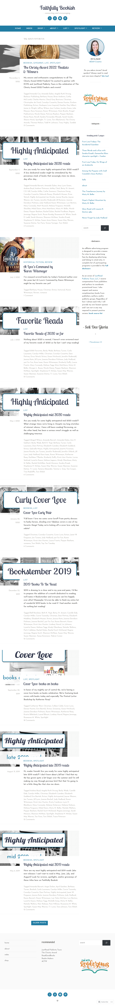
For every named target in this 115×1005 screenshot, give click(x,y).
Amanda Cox (35, 94)
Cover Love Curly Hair (37, 512)
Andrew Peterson (42, 188)
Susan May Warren (65, 220)
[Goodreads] (50, 18)
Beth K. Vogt (47, 443)
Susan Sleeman (30, 374)
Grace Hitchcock (54, 356)
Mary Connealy (30, 206)
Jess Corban (55, 108)
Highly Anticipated (37, 197)
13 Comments (29, 125)
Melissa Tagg (48, 365)
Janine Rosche (61, 197)
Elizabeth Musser (60, 194)
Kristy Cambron (55, 802)
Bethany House (46, 97)
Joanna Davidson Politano (52, 359)
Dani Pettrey (37, 446)
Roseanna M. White (63, 214)
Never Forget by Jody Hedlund (94, 218)
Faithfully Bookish (57, 7)
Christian (67, 99)
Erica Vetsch (36, 356)
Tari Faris (41, 223)
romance (43, 293)
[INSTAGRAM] (55, 994)
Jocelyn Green (66, 108)
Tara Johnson (62, 907)
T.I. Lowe (47, 120)
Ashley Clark (55, 188)
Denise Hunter (63, 102)
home (18, 28)
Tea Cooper (71, 469)
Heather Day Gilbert (67, 105)
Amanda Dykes (47, 94)
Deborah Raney (45, 194)
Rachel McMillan (38, 463)
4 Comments (29, 226)
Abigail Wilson (36, 440)
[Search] (105, 228)
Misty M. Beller (62, 209)
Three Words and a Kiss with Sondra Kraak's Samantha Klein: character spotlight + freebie (95, 153)
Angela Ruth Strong (63, 94)
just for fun (28, 362)
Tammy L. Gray (59, 469)
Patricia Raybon (52, 114)
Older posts (39, 923)
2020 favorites (36, 351)
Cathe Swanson (49, 191)
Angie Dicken (49, 887)
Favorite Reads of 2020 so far (43, 333)
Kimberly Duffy (65, 362)
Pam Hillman (54, 904)
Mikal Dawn (36, 209)
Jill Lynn (37, 359)
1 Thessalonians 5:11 (95, 342)
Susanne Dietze (30, 223)
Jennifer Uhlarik (67, 452)
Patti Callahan (30, 630)
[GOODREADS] (50, 994)
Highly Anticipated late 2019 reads (46, 765)
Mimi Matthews (48, 209)
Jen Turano (35, 200)
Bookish (27, 63)
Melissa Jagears (50, 460)
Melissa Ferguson (56, 206)
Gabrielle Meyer (36, 449)
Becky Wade (48, 351)
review (96, 28)
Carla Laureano (43, 889)
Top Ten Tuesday (48, 543)
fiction (35, 105)
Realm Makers (47, 958)
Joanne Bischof (37, 622)
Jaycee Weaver (70, 796)
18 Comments (29, 720)
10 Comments (29, 377)
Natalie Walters (69, 627)
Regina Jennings (69, 714)
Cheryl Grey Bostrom (54, 99)
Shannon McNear (51, 217)
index (29, 28)
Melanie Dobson (68, 805)
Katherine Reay (67, 712)
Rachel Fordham (61, 212)
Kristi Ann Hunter (64, 457)
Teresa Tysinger (52, 223)
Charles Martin (39, 99)
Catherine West (36, 706)
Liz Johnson (66, 624)
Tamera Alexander (45, 469)
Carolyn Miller (36, 191)
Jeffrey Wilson (43, 108)
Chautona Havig (63, 191)
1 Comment (28, 296)
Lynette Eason (37, 460)
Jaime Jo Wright (30, 108)
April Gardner (61, 887)
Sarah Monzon (37, 217)
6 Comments (29, 475)
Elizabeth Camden (51, 446)
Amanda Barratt (37, 186)
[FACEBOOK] (60, 994)
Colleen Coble (57, 706)
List (47, 63)
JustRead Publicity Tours (52, 950)
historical (61, 290)
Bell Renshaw (35, 613)
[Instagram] (55, 18)
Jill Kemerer (61, 200)
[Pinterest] (65, 18)
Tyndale (73, 123)
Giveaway (38, 63)
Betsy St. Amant (67, 188)
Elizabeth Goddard (67, 446)
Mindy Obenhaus (64, 460)
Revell (36, 117)
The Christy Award (49, 953)
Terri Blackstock (58, 120)
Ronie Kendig (48, 214)
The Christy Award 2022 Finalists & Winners (46, 69)
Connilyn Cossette (49, 102)
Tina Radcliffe (29, 472)
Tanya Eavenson (43, 636)
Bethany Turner (60, 351)
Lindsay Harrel (55, 624)
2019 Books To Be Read (40, 584)
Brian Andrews (59, 97)
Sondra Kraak (64, 217)
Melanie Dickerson (53, 805)
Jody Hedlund (45, 203)
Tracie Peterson (59, 817)
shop (40, 28)
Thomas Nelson (37, 123)
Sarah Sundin (67, 117)
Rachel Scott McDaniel (57, 630)
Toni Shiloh (63, 223)
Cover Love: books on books (40, 684)
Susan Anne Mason (49, 220)
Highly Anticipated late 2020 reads (46, 163)
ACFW (44, 961)
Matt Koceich (42, 206)
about (53, 28)
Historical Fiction (33, 262)
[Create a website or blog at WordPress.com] (57, 1001)
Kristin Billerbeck (30, 714)
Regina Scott (36, 214)
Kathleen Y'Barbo (36, 457)
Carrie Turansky (42, 616)
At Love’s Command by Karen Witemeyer (38, 268)
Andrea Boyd (29, 188)
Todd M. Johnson (51, 123)
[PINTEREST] (65, 994)
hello (84, 180)
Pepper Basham (66, 114)
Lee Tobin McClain (59, 898)
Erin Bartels (41, 709)
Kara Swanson (36, 111)
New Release (43, 904)
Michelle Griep (54, 901)
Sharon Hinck (29, 120)
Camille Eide (72, 613)
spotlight (80, 28)
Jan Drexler (50, 197)
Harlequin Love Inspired (49, 105)
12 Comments (29, 639)
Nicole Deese (40, 114)
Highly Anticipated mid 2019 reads (46, 864)
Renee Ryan (28, 117)
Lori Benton (71, 203)
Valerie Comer (56, 636)
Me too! (105, 76)
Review (48, 262)
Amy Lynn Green (64, 186)
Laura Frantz (54, 541)
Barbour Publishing (31, 97)
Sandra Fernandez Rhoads (50, 117)
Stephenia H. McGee (32, 220)
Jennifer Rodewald (47, 200)
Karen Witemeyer (50, 111)
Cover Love (58, 535)
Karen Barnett (60, 622)
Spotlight (55, 63)
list (65, 28)
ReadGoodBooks (48, 955)
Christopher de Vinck (32, 102)
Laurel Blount (43, 714)
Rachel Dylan (48, 212)
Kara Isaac (38, 362)
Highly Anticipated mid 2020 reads (46, 414)
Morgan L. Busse (36, 368)
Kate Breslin (63, 111)
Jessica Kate (29, 359)
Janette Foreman (66, 449)
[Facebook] (60, 18)
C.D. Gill (27, 191)
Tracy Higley (64, 123)
